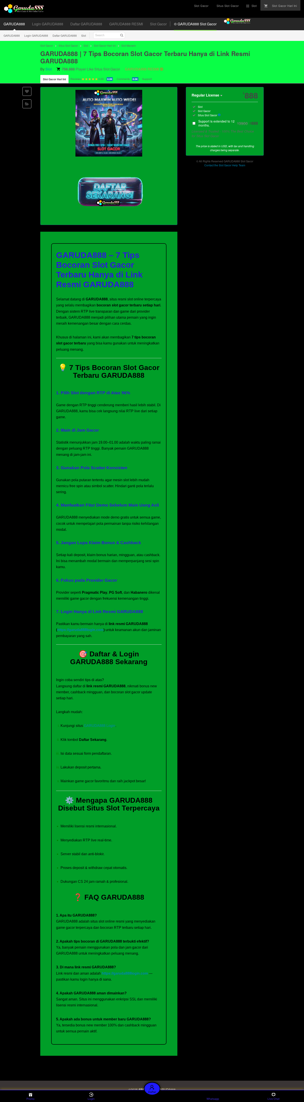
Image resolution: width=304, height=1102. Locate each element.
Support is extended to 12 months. (228, 123)
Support (147, 79)
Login (91, 1098)
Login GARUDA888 (36, 35)
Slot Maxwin (128, 45)
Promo (30, 1098)
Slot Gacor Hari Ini (105, 45)
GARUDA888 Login (99, 726)
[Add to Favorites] (26, 91)
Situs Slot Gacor (68, 45)
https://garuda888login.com (80, 630)
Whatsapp (213, 1098)
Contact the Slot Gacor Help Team (224, 165)
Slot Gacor (46, 45)
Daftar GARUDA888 (65, 35)
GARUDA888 (12, 35)
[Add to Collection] (26, 103)
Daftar (152, 1092)
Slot (83, 35)
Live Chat (274, 1098)
